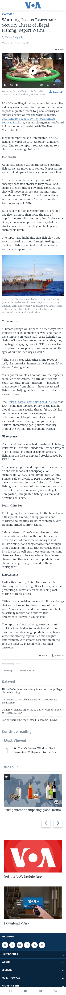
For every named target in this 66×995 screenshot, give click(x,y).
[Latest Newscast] (10, 991)
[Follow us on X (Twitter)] (12, 945)
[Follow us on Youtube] (20, 945)
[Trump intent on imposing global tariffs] (33, 790)
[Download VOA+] (33, 902)
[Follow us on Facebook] (5, 945)
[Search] (56, 991)
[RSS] (34, 945)
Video (9, 767)
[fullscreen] (61, 85)
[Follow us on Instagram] (27, 945)
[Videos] (25, 991)
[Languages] (40, 991)
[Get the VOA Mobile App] (33, 856)
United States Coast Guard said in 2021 (32, 401)
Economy (8, 14)
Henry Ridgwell (14, 37)
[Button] (59, 50)
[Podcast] (42, 945)
